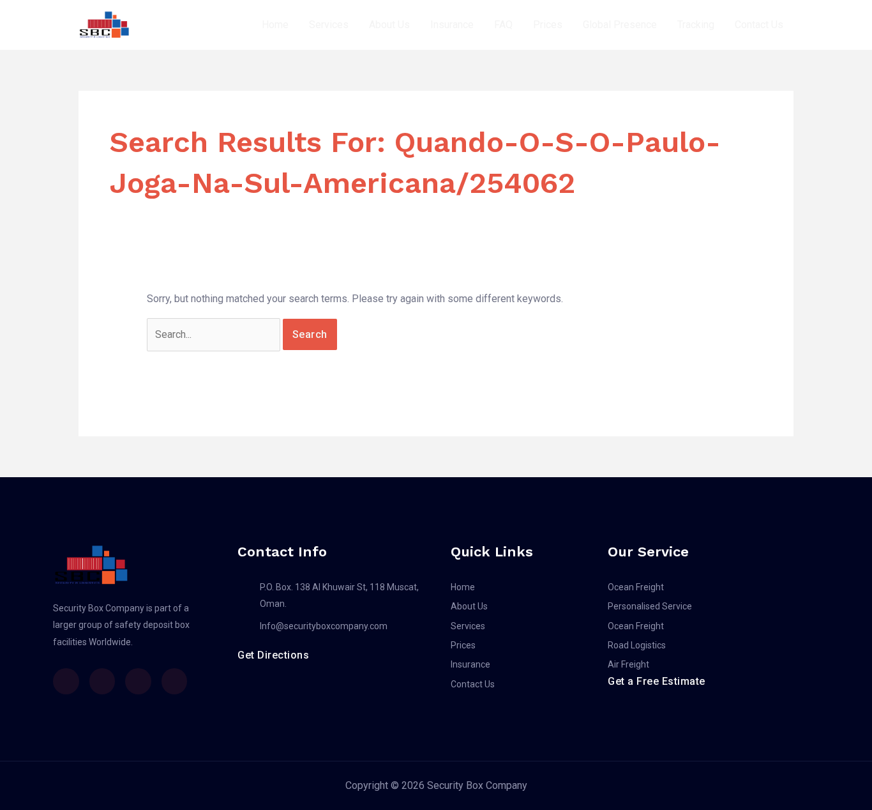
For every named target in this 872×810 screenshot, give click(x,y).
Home (275, 25)
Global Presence (620, 25)
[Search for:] (215, 334)
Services (329, 25)
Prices (547, 25)
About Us (389, 25)
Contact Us (759, 25)
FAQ (503, 25)
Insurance (452, 25)
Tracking (695, 25)
